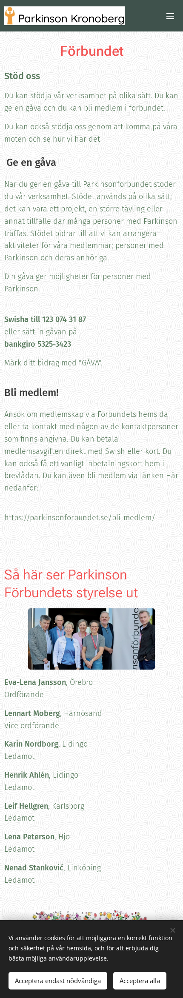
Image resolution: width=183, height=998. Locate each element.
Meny (170, 15)
